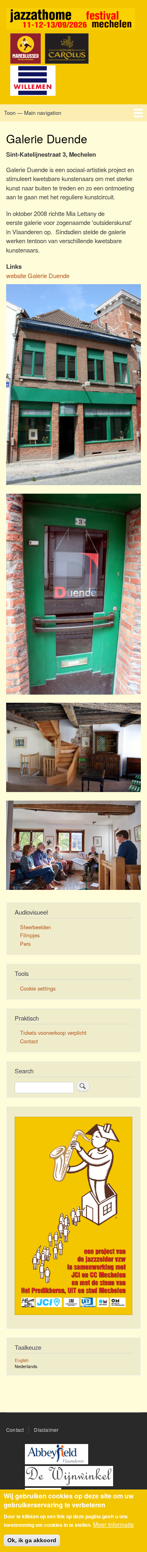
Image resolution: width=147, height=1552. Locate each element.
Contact (29, 1041)
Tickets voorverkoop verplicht (53, 1032)
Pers (25, 944)
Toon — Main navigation (32, 113)
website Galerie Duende (37, 275)
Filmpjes (30, 935)
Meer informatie (113, 1524)
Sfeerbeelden (35, 927)
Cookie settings (38, 988)
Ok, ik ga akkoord (31, 1540)
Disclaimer (46, 1429)
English (22, 1360)
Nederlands (26, 1366)
